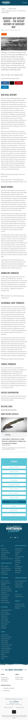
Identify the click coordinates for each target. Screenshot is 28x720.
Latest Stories (4, 635)
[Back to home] (6, 2)
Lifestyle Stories (14, 497)
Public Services (19, 587)
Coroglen (17, 552)
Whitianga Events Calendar (5, 584)
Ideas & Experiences (6, 610)
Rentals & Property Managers (20, 607)
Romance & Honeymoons (4, 617)
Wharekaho (18, 568)
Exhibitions (4, 592)
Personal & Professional (4, 573)
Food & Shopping (5, 568)
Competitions (14, 510)
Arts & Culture (4, 612)
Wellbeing (3, 626)
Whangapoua (18, 566)
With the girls (4, 624)
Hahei (16, 554)
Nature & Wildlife (5, 614)
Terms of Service (8, 707)
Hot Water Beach (19, 556)
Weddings (3, 628)
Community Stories (14, 467)
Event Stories (14, 480)
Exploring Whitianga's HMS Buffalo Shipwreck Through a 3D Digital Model (14, 441)
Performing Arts (5, 594)
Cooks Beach (18, 550)
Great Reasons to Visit (7, 558)
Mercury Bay (4, 556)
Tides (14, 514)
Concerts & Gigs (5, 587)
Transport (3, 554)
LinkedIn (5, 87)
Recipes (14, 506)
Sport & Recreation (6, 588)
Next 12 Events (5, 581)
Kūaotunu (17, 558)
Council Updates (14, 489)
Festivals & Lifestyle (6, 590)
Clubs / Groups (19, 583)
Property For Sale (19, 604)
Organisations (18, 585)
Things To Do (4, 550)
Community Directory (20, 581)
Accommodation (5, 552)
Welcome (3, 548)
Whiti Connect (4, 566)
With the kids (4, 620)
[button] (24, 2)
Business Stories (14, 471)
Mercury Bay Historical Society (9, 409)
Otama (17, 564)
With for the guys (5, 622)
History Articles (14, 502)
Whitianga (17, 572)
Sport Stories (14, 476)
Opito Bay (17, 562)
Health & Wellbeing (14, 493)
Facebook (5, 82)
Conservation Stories (14, 484)
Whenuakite (18, 570)
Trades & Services (5, 570)
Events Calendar (5, 602)
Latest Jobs (18, 594)
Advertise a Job (19, 596)
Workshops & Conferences (4, 597)
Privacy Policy (20, 707)
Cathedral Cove (19, 548)
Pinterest (19, 82)
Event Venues (4, 600)
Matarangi (18, 560)
